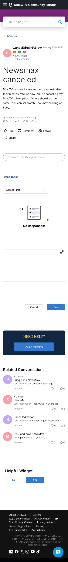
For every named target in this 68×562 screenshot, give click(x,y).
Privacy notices (45, 522)
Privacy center (42, 518)
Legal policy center (20, 518)
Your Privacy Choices (21, 522)
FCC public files (18, 530)
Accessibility (38, 530)
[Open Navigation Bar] (6, 5)
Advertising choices (20, 526)
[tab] (11, 177)
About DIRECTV (19, 514)
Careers (37, 514)
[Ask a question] (58, 552)
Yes (35, 479)
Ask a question (34, 346)
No (13, 479)
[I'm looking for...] (60, 21)
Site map (40, 526)
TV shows (12, 36)
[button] (7, 121)
